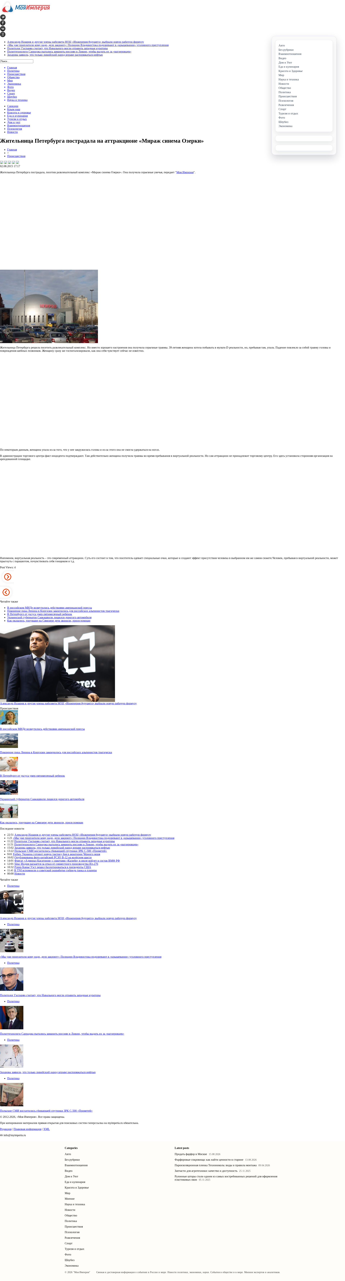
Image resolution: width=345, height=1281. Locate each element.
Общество (71, 1215)
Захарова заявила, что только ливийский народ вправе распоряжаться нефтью (55, 54)
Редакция (6, 1129)
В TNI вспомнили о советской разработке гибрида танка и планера (55, 870)
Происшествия (16, 156)
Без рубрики (72, 1159)
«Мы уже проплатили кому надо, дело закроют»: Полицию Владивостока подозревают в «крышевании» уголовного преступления (88, 45)
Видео (68, 1170)
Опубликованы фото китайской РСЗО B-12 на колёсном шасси (53, 857)
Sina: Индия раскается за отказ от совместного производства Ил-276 (56, 863)
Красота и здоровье (19, 112)
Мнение (70, 1198)
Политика (13, 885)
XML (46, 1129)
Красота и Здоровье (77, 1187)
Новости (12, 131)
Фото (68, 1254)
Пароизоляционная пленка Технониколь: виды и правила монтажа (216, 1165)
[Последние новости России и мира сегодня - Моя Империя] (25, 13)
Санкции (12, 106)
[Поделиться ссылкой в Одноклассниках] (17, 162)
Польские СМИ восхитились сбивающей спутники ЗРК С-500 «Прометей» (60, 850)
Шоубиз (69, 1260)
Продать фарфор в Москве (191, 1154)
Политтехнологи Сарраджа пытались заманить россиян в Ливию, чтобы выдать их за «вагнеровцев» (69, 51)
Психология (14, 128)
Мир (67, 1193)
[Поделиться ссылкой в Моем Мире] (13, 162)
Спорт (68, 1243)
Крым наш (13, 109)
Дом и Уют (71, 1176)
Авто (68, 1154)
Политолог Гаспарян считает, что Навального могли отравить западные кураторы (57, 48)
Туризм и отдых (17, 119)
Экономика (72, 1265)
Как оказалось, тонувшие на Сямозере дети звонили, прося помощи (48, 620)
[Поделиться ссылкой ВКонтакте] (1, 162)
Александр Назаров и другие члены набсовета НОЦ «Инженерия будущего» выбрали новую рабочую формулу (75, 41)
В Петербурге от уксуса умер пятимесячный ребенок (39, 614)
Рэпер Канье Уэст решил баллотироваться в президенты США (52, 867)
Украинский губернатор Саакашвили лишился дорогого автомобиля (49, 617)
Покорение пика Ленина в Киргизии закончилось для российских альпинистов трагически (63, 610)
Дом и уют (13, 122)
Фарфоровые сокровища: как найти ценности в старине (209, 1159)
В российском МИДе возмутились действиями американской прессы (49, 607)
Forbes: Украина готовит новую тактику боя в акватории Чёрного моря (56, 854)
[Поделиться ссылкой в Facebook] (5, 162)
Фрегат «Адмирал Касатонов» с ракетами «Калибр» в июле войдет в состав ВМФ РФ (67, 860)
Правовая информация (27, 1129)
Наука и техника (75, 1204)
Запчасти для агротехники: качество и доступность (206, 1170)
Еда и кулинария (17, 115)
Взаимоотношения (18, 125)
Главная (12, 149)
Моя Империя (185, 172)
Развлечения (72, 1237)
